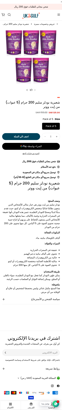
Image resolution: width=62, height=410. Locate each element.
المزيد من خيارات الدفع (31, 153)
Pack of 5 (51, 126)
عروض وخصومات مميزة (44, 24)
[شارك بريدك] (5, 353)
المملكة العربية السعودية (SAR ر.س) (38, 378)
